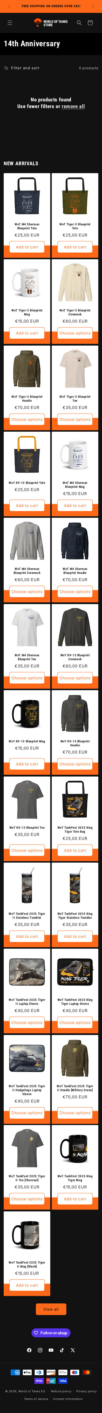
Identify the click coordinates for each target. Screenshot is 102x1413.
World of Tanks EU (31, 1391)
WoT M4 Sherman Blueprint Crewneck (27, 571)
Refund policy (61, 1391)
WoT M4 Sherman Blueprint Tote (27, 226)
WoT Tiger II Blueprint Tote (75, 226)
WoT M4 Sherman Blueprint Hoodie (75, 571)
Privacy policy (86, 1391)
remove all (73, 106)
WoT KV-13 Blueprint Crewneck (75, 657)
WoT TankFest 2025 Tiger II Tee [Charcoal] (27, 1178)
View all (51, 1309)
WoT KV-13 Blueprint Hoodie (75, 743)
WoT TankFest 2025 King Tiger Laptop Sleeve (75, 1002)
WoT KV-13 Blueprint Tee (27, 827)
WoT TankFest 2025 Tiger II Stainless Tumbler (27, 915)
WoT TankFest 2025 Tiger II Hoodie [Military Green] (75, 1088)
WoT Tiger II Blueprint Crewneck (75, 312)
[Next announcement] (92, 6)
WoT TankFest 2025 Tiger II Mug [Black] (27, 1264)
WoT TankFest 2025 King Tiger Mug (75, 1178)
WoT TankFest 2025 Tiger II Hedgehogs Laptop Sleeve (27, 1090)
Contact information (68, 1399)
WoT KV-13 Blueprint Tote (27, 483)
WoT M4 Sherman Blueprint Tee (27, 657)
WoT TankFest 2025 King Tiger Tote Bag (75, 829)
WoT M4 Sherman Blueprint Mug (75, 485)
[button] (9, 22)
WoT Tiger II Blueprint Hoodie (27, 398)
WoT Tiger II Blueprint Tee (75, 398)
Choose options (75, 333)
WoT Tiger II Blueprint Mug (27, 312)
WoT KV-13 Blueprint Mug (27, 741)
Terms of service (36, 1399)
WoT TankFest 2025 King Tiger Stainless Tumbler (75, 915)
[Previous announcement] (9, 6)
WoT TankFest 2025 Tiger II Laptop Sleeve (27, 1002)
